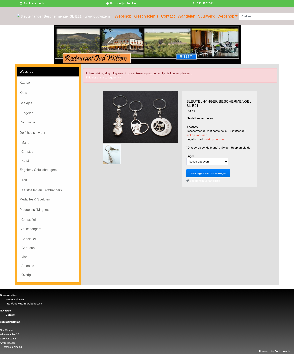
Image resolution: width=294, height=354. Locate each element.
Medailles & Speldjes (35, 199)
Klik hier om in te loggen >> (103, 77)
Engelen (27, 113)
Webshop (123, 16)
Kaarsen (26, 82)
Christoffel (28, 219)
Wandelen (186, 16)
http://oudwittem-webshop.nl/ (24, 303)
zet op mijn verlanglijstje (204, 180)
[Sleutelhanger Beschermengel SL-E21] (140, 117)
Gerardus (28, 248)
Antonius (27, 266)
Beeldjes (26, 103)
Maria (25, 142)
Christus (27, 151)
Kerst (25, 160)
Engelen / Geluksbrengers (38, 170)
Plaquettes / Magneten (35, 209)
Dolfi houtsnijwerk (32, 132)
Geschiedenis (146, 16)
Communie (27, 122)
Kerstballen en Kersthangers (41, 190)
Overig (26, 275)
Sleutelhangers (30, 229)
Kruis (23, 92)
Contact (168, 16)
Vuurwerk (206, 16)
